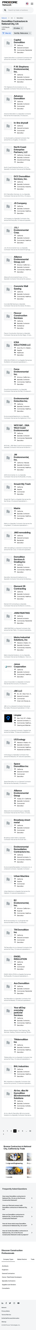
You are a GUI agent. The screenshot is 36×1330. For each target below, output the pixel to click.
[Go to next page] (3, 1134)
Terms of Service (6, 1314)
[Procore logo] (9, 2)
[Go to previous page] (3, 1131)
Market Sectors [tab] (22, 1259)
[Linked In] (2, 1303)
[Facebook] (6, 1303)
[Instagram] (14, 1303)
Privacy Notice (6, 1311)
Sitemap (4, 1321)
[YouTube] (18, 1303)
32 (30, 1131)
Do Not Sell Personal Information (10, 1318)
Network (6, 5)
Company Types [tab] (8, 1259)
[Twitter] (10, 1303)
